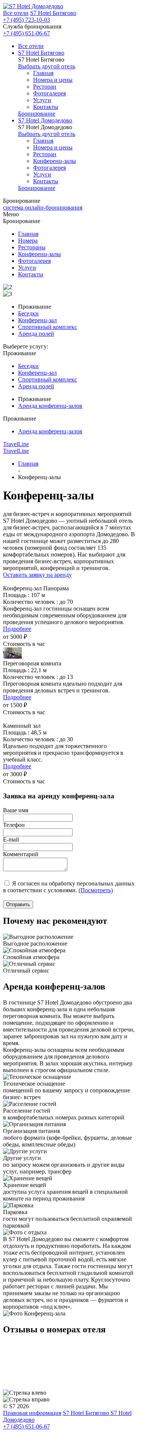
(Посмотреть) (96, 890)
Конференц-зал (37, 320)
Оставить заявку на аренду (37, 575)
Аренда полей (36, 333)
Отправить (18, 904)
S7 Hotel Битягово (53, 13)
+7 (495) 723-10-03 (26, 20)
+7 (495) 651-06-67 (26, 33)
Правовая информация (32, 1413)
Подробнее (17, 629)
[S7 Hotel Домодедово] (33, 6)
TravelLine (16, 444)
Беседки (28, 313)
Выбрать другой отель (46, 66)
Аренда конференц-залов (50, 406)
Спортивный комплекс (47, 327)
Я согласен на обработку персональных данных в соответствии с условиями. (69, 886)
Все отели (16, 13)
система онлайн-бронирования (42, 207)
